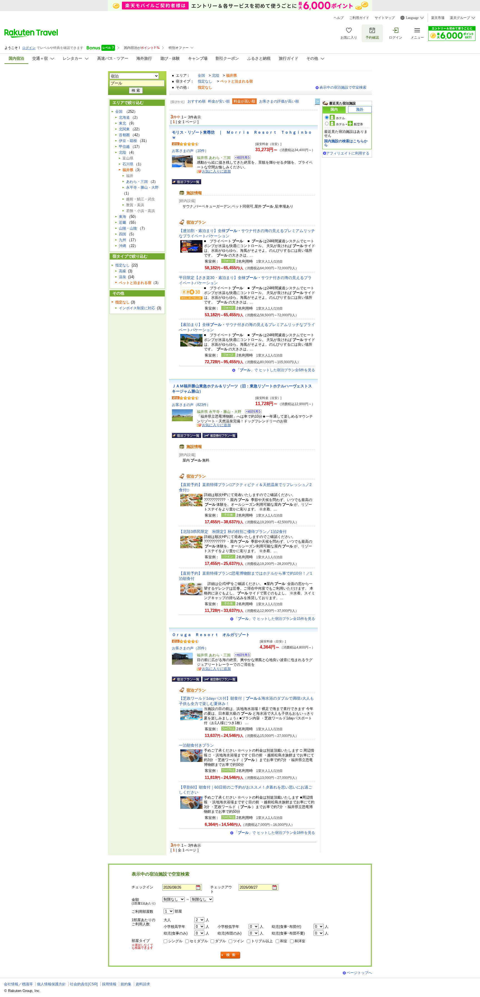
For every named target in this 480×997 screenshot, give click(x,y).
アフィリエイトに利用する (347, 153)
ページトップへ (359, 973)
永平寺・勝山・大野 (142, 187)
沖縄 (122, 246)
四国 (122, 234)
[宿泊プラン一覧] (186, 181)
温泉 (122, 277)
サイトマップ (385, 18)
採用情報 (109, 984)
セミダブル (199, 941)
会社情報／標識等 (18, 984)
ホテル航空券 (349, 124)
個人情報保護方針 (51, 984)
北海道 (124, 117)
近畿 (122, 222)
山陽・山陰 (128, 228)
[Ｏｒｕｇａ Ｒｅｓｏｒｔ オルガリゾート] (241, 656)
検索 (231, 955)
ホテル (340, 118)
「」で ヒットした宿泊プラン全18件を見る (274, 833)
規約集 (126, 984)
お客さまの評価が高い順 (279, 101)
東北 (122, 123)
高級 (122, 271)
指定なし (205, 81)
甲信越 (124, 146)
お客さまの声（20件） (190, 648)
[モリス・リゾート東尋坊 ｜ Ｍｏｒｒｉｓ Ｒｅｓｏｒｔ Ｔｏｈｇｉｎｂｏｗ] (241, 158)
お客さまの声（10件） (190, 151)
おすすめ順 (197, 101)
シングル (175, 941)
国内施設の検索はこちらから (346, 143)
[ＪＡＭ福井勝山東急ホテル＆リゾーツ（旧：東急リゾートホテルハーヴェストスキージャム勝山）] (251, 412)
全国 (201, 75)
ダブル (220, 941)
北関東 (124, 129)
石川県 (127, 164)
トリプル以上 (262, 941)
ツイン (238, 941)
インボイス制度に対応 (137, 308)
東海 (122, 217)
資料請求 (143, 984)
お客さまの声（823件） (191, 405)
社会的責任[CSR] (84, 984)
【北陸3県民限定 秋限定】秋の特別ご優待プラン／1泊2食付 (233, 531)
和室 (283, 941)
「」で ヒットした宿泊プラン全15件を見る (274, 619)
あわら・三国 (137, 182)
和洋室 (299, 941)
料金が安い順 (219, 101)
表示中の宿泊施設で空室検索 (342, 87)
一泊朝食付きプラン (196, 745)
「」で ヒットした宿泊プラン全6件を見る (275, 370)
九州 (122, 240)
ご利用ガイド (359, 18)
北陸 (215, 75)
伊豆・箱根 (128, 141)
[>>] (318, 101)
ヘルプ (339, 18)
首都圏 (124, 135)
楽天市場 (437, 18)
